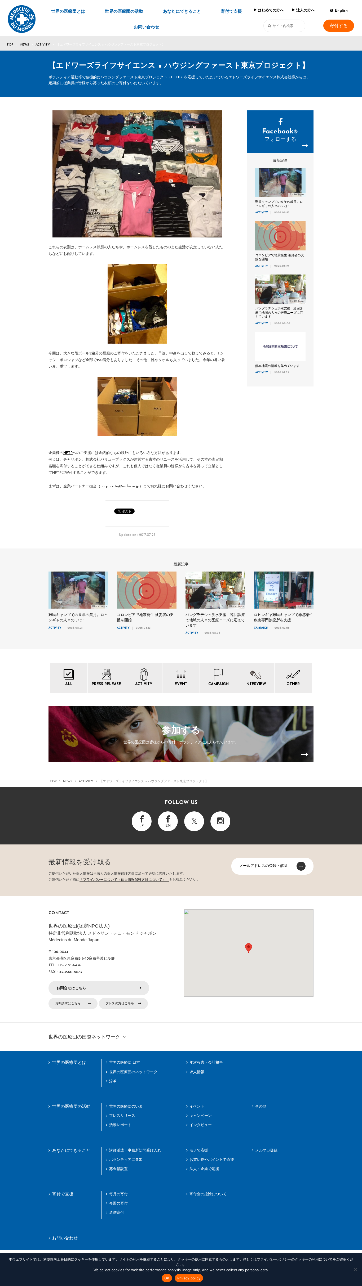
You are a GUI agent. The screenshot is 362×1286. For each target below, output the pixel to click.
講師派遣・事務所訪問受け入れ (135, 1150)
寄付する (339, 25)
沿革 (113, 1081)
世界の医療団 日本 (124, 1062)
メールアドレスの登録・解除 (263, 866)
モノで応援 (198, 1150)
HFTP (68, 453)
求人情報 (196, 1072)
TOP (10, 44)
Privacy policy (189, 1278)
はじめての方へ (271, 10)
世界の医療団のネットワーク (133, 1072)
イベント (196, 1106)
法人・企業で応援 (204, 1169)
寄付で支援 (231, 12)
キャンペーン (200, 1115)
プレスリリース (122, 1115)
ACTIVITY (43, 44)
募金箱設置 (118, 1169)
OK (166, 1278)
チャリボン (72, 460)
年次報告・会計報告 (206, 1062)
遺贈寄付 (116, 1212)
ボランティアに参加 (126, 1159)
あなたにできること (182, 12)
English (341, 11)
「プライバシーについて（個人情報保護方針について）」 (124, 880)
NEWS (24, 44)
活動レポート (120, 1125)
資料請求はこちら (68, 1003)
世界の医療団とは (68, 12)
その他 (260, 1106)
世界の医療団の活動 (124, 12)
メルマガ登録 (266, 1150)
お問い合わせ (146, 27)
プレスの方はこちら (119, 1003)
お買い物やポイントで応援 (211, 1159)
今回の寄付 (118, 1203)
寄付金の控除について (208, 1194)
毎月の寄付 (118, 1194)
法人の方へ (305, 10)
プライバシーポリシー (274, 1259)
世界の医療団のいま (126, 1106)
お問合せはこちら (71, 988)
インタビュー (200, 1125)
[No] (355, 1269)
